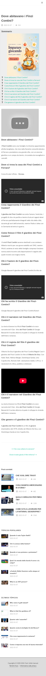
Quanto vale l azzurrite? (18, 619)
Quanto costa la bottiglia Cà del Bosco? (24, 628)
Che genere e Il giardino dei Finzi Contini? (19, 102)
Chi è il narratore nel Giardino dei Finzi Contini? (22, 100)
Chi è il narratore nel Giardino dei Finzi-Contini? (22, 94)
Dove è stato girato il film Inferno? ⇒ (23, 455)
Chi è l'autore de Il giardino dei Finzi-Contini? (21, 88)
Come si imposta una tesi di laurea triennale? (26, 644)
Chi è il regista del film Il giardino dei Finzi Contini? (23, 97)
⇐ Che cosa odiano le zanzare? (23, 449)
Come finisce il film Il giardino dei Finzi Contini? (22, 86)
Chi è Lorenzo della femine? (20, 544)
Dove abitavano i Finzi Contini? (16, 77)
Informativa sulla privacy (28, 666)
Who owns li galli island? (19, 603)
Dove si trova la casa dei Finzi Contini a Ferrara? (22, 80)
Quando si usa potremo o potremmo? (23, 552)
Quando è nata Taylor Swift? (20, 535)
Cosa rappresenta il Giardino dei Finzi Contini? (21, 83)
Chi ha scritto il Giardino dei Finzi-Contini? (20, 91)
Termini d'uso (13, 666)
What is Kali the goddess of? (20, 611)
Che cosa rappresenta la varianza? (22, 636)
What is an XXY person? (18, 582)
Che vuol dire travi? (26, 475)
